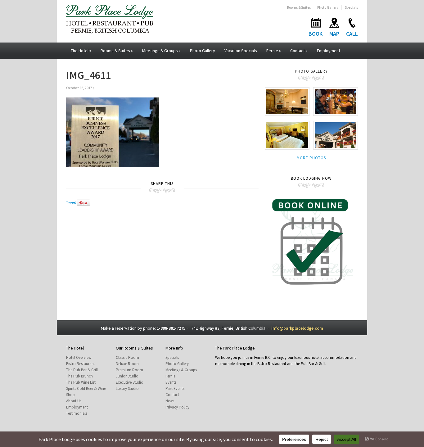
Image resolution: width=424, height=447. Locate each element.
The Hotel (81, 50)
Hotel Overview (78, 357)
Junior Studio (127, 376)
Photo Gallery (327, 7)
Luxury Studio (127, 388)
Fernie (273, 50)
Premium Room (129, 369)
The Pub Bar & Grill (82, 369)
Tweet (71, 202)
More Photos (311, 157)
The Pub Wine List (81, 382)
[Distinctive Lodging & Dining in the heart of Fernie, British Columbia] (109, 18)
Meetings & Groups (161, 50)
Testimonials (76, 413)
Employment (328, 50)
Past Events (174, 388)
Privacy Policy (177, 407)
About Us (73, 401)
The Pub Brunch (79, 376)
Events (170, 382)
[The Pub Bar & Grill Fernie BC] (335, 101)
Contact (299, 50)
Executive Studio (129, 382)
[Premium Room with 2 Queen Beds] (287, 135)
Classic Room (127, 357)
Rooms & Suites (299, 7)
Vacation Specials (240, 50)
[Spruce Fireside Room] (287, 101)
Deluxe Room (127, 363)
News (169, 401)
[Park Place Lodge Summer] (335, 135)
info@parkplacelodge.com (297, 328)
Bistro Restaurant (80, 363)
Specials (351, 7)
